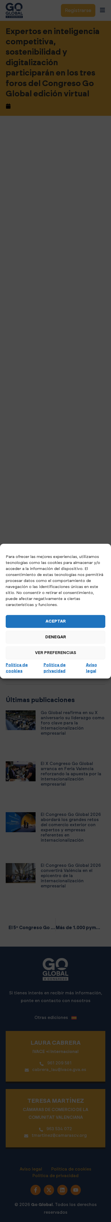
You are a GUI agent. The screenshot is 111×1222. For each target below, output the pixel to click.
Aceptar (56, 621)
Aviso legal (91, 668)
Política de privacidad (55, 668)
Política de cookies (17, 668)
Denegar (55, 637)
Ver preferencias (55, 653)
